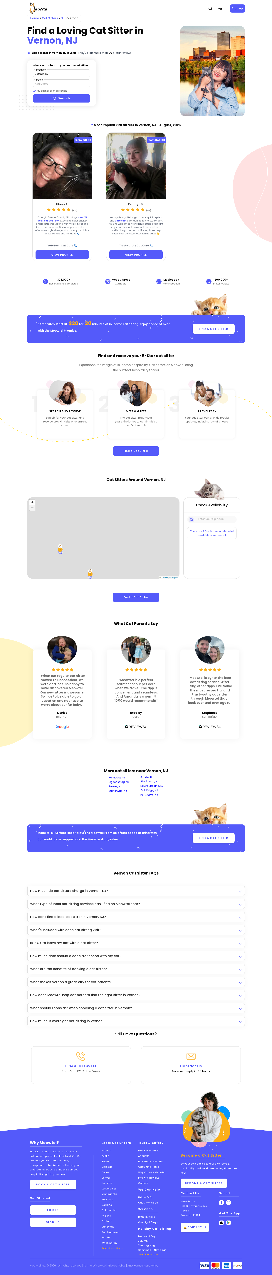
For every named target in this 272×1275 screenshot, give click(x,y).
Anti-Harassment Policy (142, 1265)
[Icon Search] (191, 519)
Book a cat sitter (53, 1184)
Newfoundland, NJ (151, 786)
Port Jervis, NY (149, 795)
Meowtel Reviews (148, 1177)
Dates (39, 79)
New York (107, 1199)
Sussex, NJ (115, 786)
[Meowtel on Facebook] (221, 1202)
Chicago (107, 1166)
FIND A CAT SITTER (213, 329)
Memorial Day (147, 1236)
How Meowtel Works (150, 1161)
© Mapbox (174, 577)
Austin (105, 1156)
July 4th (143, 1240)
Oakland (107, 1204)
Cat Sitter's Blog (148, 1202)
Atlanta (106, 1150)
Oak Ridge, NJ (149, 790)
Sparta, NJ (146, 777)
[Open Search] (210, 8)
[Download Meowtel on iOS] (221, 1223)
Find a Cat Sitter (135, 451)
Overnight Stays (148, 1222)
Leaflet (164, 577)
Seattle (106, 1237)
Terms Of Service (95, 1265)
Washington (109, 1243)
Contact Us (191, 1068)
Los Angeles (109, 1188)
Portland (107, 1221)
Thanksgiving (146, 1245)
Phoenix (106, 1215)
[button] (60, 549)
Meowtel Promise (63, 331)
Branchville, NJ (118, 791)
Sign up (237, 8)
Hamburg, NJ (117, 777)
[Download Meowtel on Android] (228, 1223)
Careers (143, 1183)
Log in (221, 8)
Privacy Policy (117, 1265)
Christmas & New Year (152, 1250)
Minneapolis (109, 1194)
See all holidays (148, 1254)
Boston (106, 1161)
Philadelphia (109, 1210)
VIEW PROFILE (62, 255)
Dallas (105, 1172)
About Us (143, 1156)
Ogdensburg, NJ (119, 782)
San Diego (108, 1226)
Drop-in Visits (146, 1216)
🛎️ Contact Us (195, 1227)
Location (41, 69)
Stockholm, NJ (149, 781)
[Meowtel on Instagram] (228, 1202)
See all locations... (113, 1248)
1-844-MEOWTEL (81, 1068)
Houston (107, 1183)
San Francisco (111, 1232)
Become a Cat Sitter (204, 1183)
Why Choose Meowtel (151, 1172)
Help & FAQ (145, 1197)
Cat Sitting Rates (148, 1166)
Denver (106, 1177)
